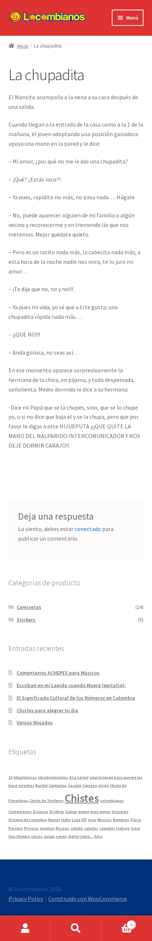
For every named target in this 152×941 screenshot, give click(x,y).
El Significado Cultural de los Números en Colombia (76, 697)
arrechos (26, 785)
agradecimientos (53, 777)
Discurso (40, 811)
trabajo (123, 828)
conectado (88, 528)
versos (37, 836)
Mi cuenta (25, 928)
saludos (91, 828)
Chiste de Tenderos (47, 800)
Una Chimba (19, 836)
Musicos (104, 819)
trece (135, 828)
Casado (75, 785)
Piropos (31, 828)
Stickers (26, 619)
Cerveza (90, 785)
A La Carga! (79, 777)
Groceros (120, 811)
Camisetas (29, 607)
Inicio (22, 45)
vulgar (49, 836)
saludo (76, 828)
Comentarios (20, 811)
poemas (47, 828)
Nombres (121, 819)
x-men (61, 836)
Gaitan (71, 811)
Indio (66, 819)
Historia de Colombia (27, 819)
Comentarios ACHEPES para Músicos (58, 672)
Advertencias (25, 777)
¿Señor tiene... (80, 836)
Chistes (82, 798)
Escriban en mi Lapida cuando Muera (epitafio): (71, 685)
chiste (103, 785)
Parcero (15, 828)
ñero (98, 836)
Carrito (117, 922)
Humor (54, 819)
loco (92, 819)
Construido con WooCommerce (87, 898)
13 (10, 777)
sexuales (107, 828)
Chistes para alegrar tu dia (47, 710)
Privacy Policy (25, 898)
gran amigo (100, 811)
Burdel (41, 785)
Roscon (62, 828)
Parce (136, 819)
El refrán (56, 811)
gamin (83, 811)
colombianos (112, 800)
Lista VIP (79, 819)
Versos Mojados (35, 722)
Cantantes (58, 785)
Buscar (76, 928)
